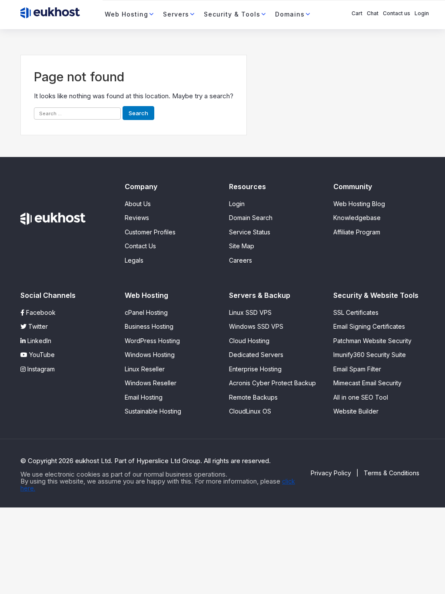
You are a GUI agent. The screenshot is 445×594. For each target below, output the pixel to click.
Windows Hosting (150, 354)
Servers (176, 14)
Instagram (40, 369)
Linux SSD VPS (250, 312)
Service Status (249, 232)
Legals (134, 260)
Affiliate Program (356, 232)
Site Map (241, 246)
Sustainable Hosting (153, 411)
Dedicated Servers (256, 354)
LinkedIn (38, 340)
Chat (373, 13)
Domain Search (250, 217)
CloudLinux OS (250, 411)
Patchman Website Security (372, 340)
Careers (240, 260)
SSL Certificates (356, 312)
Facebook (40, 312)
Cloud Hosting (249, 340)
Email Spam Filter (357, 369)
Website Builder (356, 411)
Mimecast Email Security (367, 383)
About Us (138, 203)
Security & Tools (232, 14)
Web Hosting (126, 14)
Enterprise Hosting (255, 369)
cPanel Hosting (146, 312)
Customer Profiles (150, 232)
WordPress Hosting (152, 340)
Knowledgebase (357, 217)
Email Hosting (144, 397)
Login (422, 13)
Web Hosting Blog (359, 203)
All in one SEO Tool (360, 397)
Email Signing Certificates (369, 326)
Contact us (396, 13)
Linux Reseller (145, 369)
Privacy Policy (331, 473)
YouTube (41, 354)
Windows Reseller (150, 383)
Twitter (37, 326)
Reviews (137, 217)
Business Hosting (149, 326)
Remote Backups (253, 397)
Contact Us (140, 246)
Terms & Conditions (391, 473)
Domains (290, 14)
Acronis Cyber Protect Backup (272, 383)
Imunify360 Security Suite (369, 354)
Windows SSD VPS (256, 326)
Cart (357, 13)
